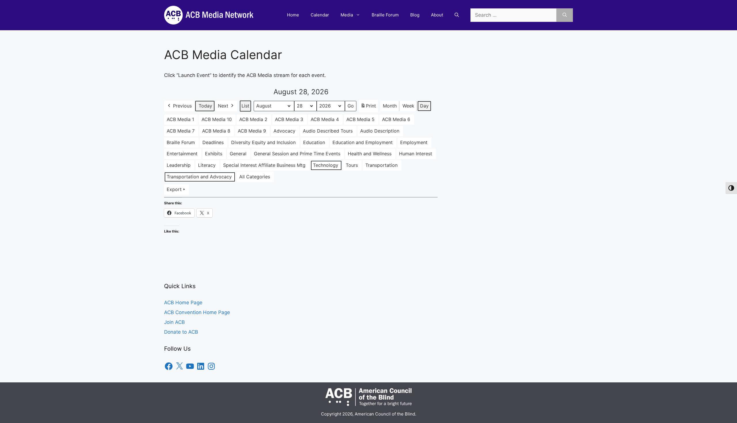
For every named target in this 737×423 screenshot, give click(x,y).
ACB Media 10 (217, 119)
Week (408, 106)
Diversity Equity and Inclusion (263, 142)
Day (424, 106)
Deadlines (213, 142)
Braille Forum (385, 15)
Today (205, 106)
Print (368, 107)
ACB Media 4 (325, 119)
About (437, 15)
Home (293, 15)
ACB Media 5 (360, 119)
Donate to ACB (181, 332)
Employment (414, 142)
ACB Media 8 (216, 131)
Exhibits (213, 153)
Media (347, 15)
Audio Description (379, 131)
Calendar (320, 15)
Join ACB (174, 322)
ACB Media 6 (396, 119)
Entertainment (182, 153)
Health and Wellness (370, 153)
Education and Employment (363, 142)
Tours (352, 165)
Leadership (179, 165)
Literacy (207, 165)
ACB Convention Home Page (197, 312)
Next (223, 106)
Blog (414, 15)
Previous (182, 106)
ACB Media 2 (253, 119)
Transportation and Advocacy (199, 177)
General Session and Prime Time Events (297, 153)
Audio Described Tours (328, 131)
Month (390, 106)
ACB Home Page (183, 302)
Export (174, 189)
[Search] (564, 15)
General (238, 153)
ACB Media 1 (180, 119)
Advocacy (284, 131)
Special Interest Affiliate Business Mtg (264, 165)
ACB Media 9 (252, 131)
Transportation (381, 165)
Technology (325, 165)
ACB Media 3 (289, 119)
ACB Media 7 (181, 131)
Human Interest (415, 153)
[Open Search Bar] (457, 15)
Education (314, 142)
